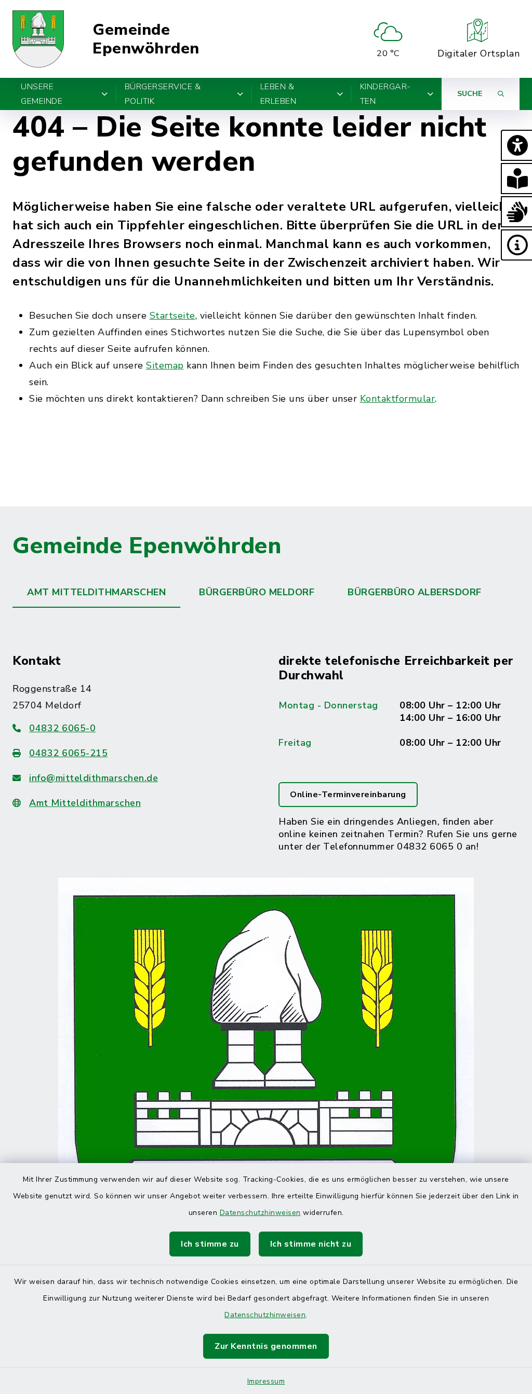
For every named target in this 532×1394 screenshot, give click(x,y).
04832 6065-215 (68, 753)
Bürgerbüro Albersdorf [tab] (415, 592)
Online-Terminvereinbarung (348, 794)
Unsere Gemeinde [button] (41, 94)
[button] (516, 145)
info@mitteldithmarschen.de (93, 778)
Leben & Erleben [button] (278, 94)
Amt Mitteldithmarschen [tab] (96, 592)
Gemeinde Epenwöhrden (146, 39)
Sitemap (165, 365)
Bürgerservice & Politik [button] (163, 94)
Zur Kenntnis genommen (266, 1346)
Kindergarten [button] (385, 94)
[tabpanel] (266, 972)
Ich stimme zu (210, 1244)
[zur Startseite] (38, 39)
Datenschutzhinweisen (260, 1213)
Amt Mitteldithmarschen (85, 803)
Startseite (172, 315)
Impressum (266, 1381)
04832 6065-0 (62, 728)
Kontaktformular (397, 398)
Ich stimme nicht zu (311, 1244)
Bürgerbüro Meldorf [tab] (256, 592)
